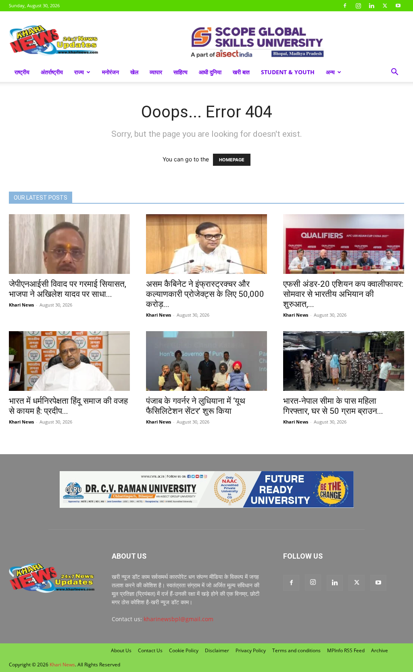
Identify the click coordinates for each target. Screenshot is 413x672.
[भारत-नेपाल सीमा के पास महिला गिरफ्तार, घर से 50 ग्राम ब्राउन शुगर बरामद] (343, 361)
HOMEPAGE (231, 160)
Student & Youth (288, 72)
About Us (121, 650)
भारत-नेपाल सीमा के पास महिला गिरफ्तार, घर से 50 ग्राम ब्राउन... (333, 406)
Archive (379, 650)
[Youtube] (398, 5)
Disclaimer (217, 650)
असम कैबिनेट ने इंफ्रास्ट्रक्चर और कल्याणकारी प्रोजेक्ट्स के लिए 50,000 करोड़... (205, 294)
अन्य (330, 72)
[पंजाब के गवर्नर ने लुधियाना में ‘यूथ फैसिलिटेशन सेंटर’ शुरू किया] (206, 361)
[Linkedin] (371, 5)
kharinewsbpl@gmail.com (178, 619)
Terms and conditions (296, 650)
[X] (385, 5)
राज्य (79, 72)
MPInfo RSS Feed (346, 650)
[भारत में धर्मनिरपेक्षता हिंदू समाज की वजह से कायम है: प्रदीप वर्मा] (69, 361)
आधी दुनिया (210, 72)
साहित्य (180, 72)
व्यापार (156, 72)
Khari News (21, 305)
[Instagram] (358, 5)
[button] (394, 73)
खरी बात (241, 72)
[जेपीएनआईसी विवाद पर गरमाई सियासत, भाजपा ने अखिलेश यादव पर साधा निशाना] (69, 244)
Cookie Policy (183, 650)
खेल (134, 72)
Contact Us (150, 650)
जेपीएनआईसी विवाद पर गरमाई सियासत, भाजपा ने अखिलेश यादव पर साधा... (67, 289)
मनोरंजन (110, 72)
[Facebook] (345, 5)
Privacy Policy (251, 650)
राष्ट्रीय (22, 72)
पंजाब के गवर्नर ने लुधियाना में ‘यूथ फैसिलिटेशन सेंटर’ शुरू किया (195, 406)
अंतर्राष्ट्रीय (52, 72)
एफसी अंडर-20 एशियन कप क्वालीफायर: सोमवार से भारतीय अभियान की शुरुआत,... (343, 294)
